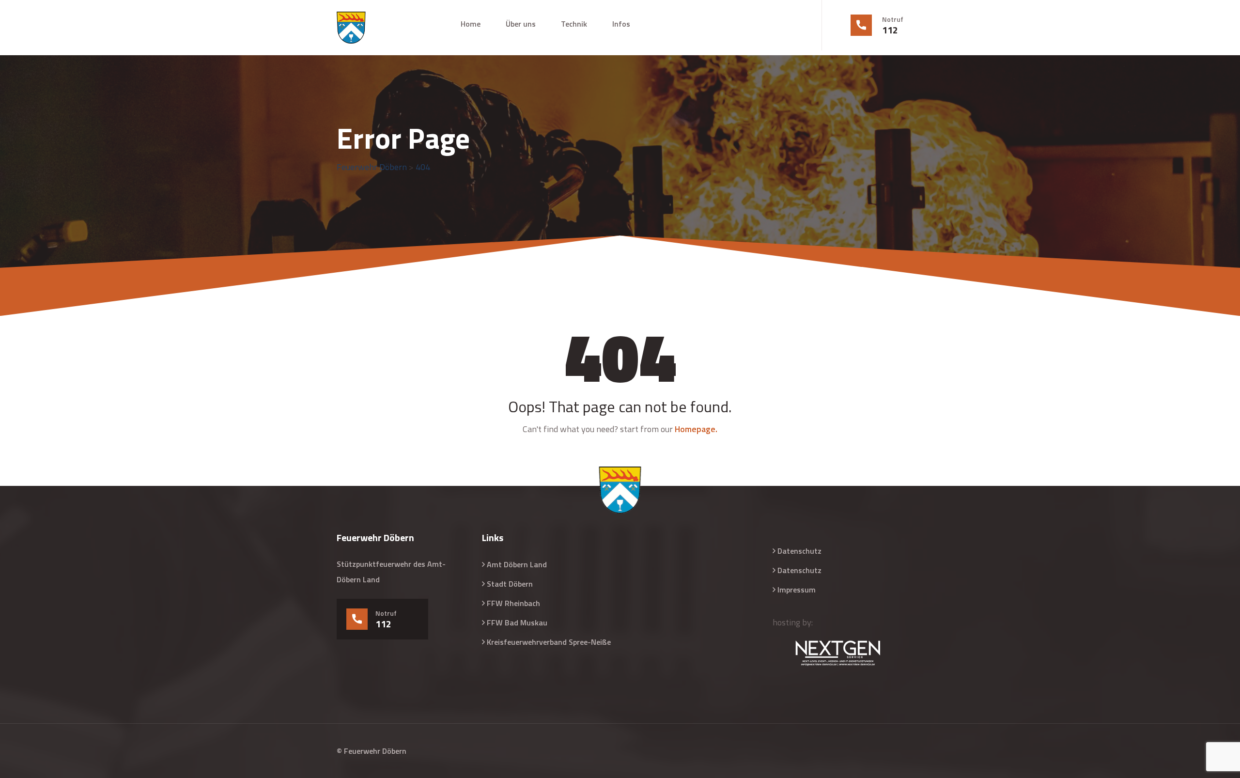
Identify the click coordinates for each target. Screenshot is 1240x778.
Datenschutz (799, 551)
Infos (621, 24)
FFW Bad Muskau (517, 622)
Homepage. (696, 429)
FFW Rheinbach (513, 603)
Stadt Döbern (510, 584)
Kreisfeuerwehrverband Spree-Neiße (549, 642)
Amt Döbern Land (517, 564)
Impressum (796, 589)
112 (890, 30)
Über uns (521, 24)
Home (470, 24)
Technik (574, 24)
